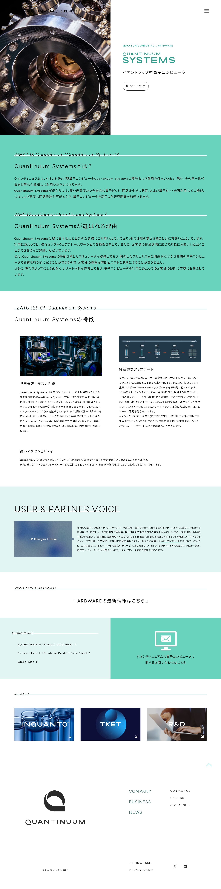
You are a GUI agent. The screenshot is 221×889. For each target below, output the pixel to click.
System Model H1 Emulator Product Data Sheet (52, 653)
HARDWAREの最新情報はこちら (109, 601)
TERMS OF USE (140, 863)
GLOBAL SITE (180, 805)
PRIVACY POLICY (141, 870)
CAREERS (177, 798)
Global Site (26, 662)
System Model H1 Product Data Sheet (45, 644)
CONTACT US (180, 790)
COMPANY (140, 791)
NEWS (135, 812)
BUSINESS (140, 801)
